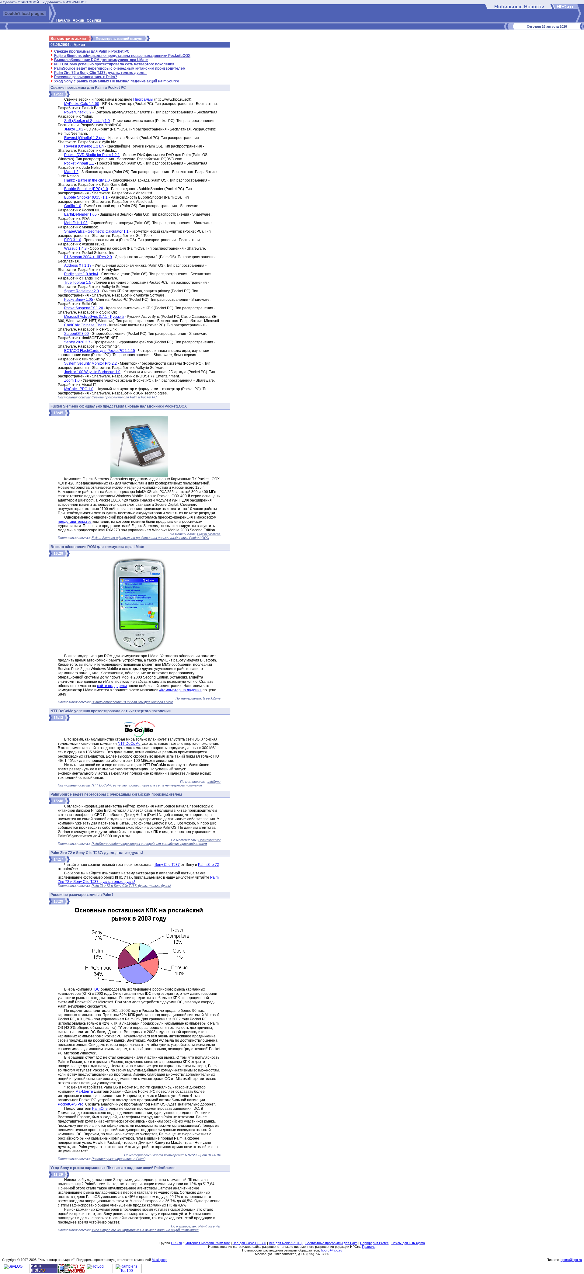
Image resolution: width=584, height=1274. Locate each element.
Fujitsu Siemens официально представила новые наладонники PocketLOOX (122, 56)
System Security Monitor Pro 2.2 (90, 363)
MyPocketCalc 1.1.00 (81, 104)
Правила (368, 1246)
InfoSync (214, 781)
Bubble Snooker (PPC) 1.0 (86, 189)
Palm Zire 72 (208, 865)
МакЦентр (84, 1091)
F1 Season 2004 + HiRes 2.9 (88, 257)
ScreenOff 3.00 (76, 334)
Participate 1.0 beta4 (81, 274)
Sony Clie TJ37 (167, 865)
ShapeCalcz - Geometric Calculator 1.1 (96, 231)
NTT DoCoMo (129, 743)
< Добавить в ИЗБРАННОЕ (65, 2)
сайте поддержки (112, 686)
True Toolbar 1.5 (77, 282)
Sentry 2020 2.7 (77, 342)
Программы (143, 99)
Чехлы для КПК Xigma (408, 1243)
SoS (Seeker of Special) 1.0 (87, 121)
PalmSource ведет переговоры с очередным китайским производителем (120, 68)
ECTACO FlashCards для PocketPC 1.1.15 (99, 351)
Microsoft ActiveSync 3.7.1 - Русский (94, 316)
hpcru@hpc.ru (331, 1250)
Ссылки (94, 20)
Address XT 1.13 (78, 265)
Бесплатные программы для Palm (331, 1243)
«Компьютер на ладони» (180, 690)
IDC (96, 989)
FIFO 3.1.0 (72, 240)
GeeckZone (212, 698)
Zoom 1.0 (72, 380)
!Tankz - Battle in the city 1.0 (87, 180)
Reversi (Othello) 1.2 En (84, 146)
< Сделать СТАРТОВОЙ (19, 2)
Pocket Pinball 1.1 (79, 163)
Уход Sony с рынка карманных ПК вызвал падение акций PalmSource (116, 81)
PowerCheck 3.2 (78, 112)
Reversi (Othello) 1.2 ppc (84, 138)
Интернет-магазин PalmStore (208, 1243)
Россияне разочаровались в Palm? (85, 77)
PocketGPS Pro (70, 1104)
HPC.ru (176, 1243)
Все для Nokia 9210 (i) (286, 1243)
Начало (63, 20)
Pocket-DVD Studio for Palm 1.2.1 (92, 155)
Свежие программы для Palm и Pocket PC (92, 51)
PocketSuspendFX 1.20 (83, 308)
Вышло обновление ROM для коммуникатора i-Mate (101, 60)
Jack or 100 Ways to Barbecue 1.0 (92, 372)
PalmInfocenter (209, 840)
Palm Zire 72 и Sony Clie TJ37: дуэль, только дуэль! (100, 73)
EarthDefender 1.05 (80, 214)
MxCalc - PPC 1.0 (78, 389)
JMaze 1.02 (73, 129)
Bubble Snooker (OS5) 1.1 (86, 197)
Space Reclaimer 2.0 (81, 291)
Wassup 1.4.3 (75, 248)
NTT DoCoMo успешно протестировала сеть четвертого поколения (114, 64)
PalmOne (100, 1108)
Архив (78, 20)
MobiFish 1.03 (76, 223)
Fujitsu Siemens (209, 534)
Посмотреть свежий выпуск (119, 38)
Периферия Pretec (374, 1243)
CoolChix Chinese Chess (85, 325)
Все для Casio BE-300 (249, 1243)
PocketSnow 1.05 (78, 299)
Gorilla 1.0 (72, 206)
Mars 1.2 (71, 172)
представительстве (75, 521)
